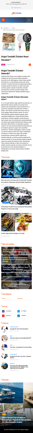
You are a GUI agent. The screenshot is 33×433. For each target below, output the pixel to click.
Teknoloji (19, 298)
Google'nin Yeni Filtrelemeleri (19, 329)
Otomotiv (5, 202)
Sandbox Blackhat (14, 326)
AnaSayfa (6, 28)
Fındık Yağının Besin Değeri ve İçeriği (12, 233)
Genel (13, 28)
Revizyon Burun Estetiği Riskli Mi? (20, 338)
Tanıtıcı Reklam (13, 354)
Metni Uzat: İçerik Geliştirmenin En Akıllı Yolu (16, 4)
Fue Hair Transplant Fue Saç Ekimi (21, 347)
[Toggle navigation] (3, 19)
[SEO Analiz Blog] (16, 13)
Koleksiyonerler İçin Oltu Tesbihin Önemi (20, 357)
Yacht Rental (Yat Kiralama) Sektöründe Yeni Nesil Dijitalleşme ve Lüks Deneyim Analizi (16, 419)
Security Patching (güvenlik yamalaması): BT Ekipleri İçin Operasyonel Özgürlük (19, 367)
